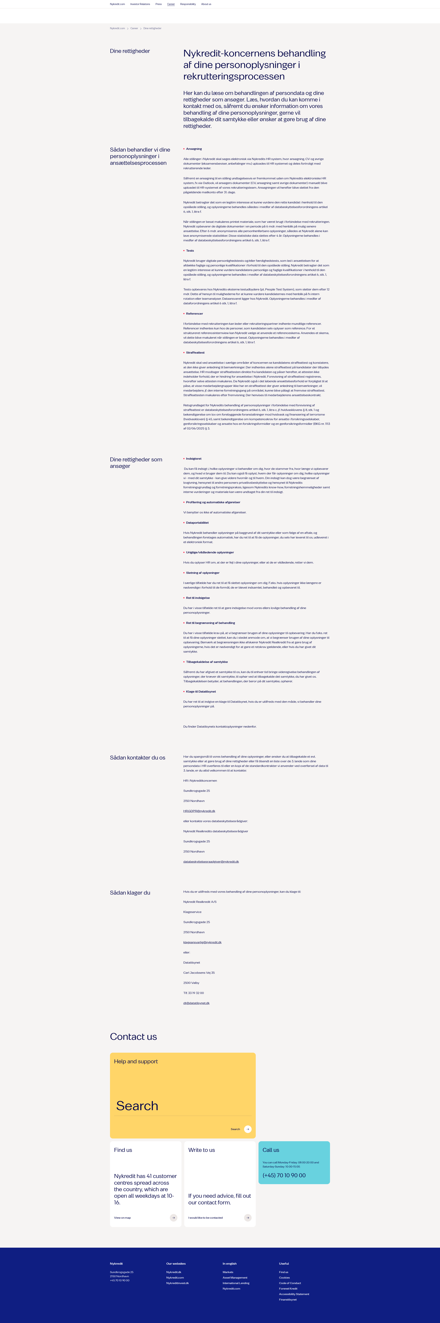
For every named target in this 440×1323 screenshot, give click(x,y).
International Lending (236, 1283)
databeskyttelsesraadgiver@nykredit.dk (211, 862)
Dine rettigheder (152, 28)
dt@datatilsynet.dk (196, 1003)
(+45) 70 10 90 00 (284, 1175)
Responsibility (188, 4)
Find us (283, 1272)
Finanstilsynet (288, 1299)
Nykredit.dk (173, 1272)
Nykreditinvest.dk (177, 1283)
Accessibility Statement (294, 1294)
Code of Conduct (290, 1283)
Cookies (284, 1277)
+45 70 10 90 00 (119, 1280)
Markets (228, 1272)
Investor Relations (140, 4)
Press (159, 4)
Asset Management (235, 1277)
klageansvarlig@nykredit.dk (202, 942)
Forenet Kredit (288, 1288)
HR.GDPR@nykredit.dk (199, 811)
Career (171, 4)
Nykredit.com (117, 4)
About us (206, 4)
